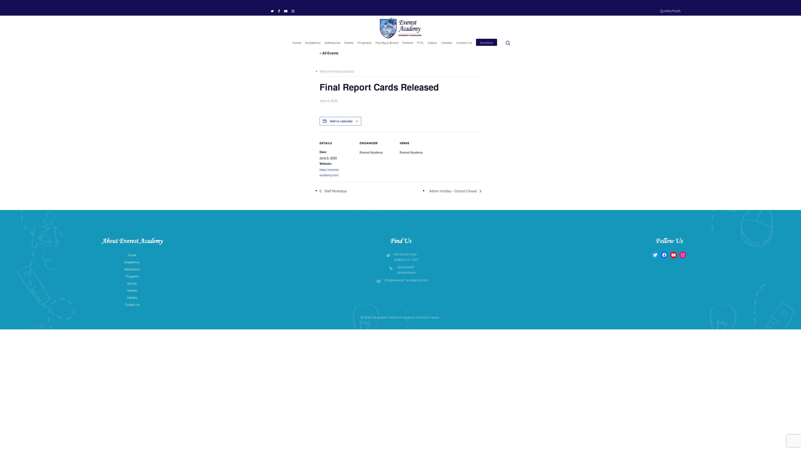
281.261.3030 (405, 267)
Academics (313, 43)
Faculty (132, 283)
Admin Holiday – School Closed (453, 191)
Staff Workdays (335, 191)
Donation (486, 43)
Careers (446, 43)
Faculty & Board (387, 43)
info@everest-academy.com (406, 280)
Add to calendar (341, 121)
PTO (420, 43)
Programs (365, 43)
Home (297, 43)
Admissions (332, 43)
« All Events (329, 53)
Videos (432, 43)
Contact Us (464, 43)
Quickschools (670, 11)
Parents (407, 43)
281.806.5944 (406, 273)
